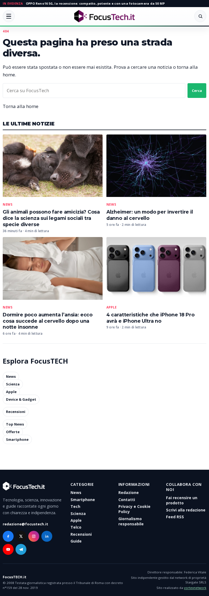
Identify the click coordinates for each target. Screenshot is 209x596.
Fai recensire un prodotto (181, 500)
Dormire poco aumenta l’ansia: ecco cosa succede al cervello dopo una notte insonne (48, 321)
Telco (75, 527)
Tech (75, 506)
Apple (111, 307)
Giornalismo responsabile (131, 521)
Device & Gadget (21, 399)
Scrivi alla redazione (185, 510)
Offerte (13, 431)
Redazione (128, 492)
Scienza (13, 384)
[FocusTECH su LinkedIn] (46, 536)
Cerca (197, 90)
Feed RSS (175, 516)
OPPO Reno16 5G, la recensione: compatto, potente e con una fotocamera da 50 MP (95, 3)
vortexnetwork (195, 588)
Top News (15, 424)
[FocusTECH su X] (21, 536)
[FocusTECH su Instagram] (33, 536)
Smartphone (17, 439)
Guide (76, 541)
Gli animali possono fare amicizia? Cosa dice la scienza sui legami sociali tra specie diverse (51, 218)
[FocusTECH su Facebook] (8, 536)
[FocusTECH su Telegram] (21, 549)
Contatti (126, 499)
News (8, 204)
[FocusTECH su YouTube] (8, 549)
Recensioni (15, 411)
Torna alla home (20, 106)
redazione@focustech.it (25, 524)
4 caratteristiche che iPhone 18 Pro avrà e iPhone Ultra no (150, 318)
